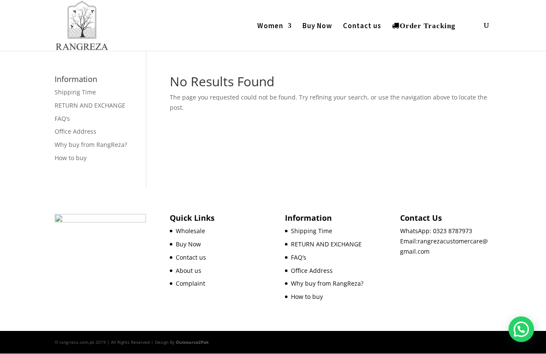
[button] (521, 329)
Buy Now (317, 26)
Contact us (362, 26)
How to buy (71, 158)
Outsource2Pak (192, 342)
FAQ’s (62, 118)
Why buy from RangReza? (91, 144)
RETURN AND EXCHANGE (90, 105)
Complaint (190, 283)
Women (270, 26)
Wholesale (190, 231)
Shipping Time (75, 92)
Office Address (75, 131)
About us (188, 270)
